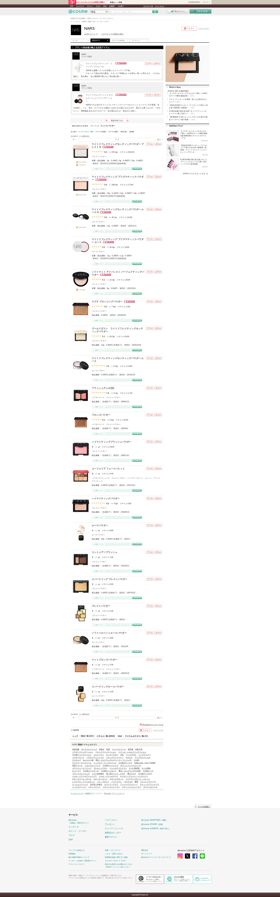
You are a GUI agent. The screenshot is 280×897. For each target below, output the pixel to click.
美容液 (130, 749)
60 (111, 584)
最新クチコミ (111, 837)
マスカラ (129, 757)
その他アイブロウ (145, 774)
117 (129, 393)
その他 (136, 760)
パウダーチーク (98, 397)
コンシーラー (98, 755)
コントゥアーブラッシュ (104, 552)
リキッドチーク (94, 787)
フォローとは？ (203, 28)
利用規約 (72, 854)
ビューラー (76, 771)
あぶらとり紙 (88, 760)
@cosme (79, 821)
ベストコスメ (159, 6)
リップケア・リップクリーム (104, 763)
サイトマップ (146, 854)
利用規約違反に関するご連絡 (116, 857)
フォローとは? (158, 730)
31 (111, 692)
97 (111, 474)
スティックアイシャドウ (149, 784)
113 (126, 307)
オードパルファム (150, 787)
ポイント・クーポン (78, 831)
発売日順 (124, 132)
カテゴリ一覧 (148, 6)
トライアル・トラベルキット (83, 782)
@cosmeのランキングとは (152, 725)
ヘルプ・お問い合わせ (113, 854)
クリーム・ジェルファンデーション (132, 752)
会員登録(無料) (194, 2)
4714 (129, 185)
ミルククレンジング (92, 765)
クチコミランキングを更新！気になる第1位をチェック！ (188, 100)
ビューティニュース (114, 828)
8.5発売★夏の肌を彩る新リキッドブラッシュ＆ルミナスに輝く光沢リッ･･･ (187, 112)
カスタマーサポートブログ (115, 861)
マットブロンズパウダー (104, 659)
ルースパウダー (98, 222)
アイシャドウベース (148, 782)
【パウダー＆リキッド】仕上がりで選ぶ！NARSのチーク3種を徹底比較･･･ (188, 94)
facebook (194, 856)
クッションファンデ (80, 784)
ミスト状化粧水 (98, 774)
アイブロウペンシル (142, 757)
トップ (75, 40)
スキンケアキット (117, 779)
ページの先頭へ (204, 807)
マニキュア (76, 760)
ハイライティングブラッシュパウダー (111, 442)
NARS (76, 730)
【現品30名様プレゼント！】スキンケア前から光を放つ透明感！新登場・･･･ (188, 106)
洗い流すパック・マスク (115, 774)
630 (129, 366)
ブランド (90, 6)
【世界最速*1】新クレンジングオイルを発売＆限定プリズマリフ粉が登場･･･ (188, 118)
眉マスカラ (131, 774)
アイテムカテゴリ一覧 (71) (136, 736)
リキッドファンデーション (105, 752)
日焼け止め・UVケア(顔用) (144, 763)
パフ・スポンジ (103, 782)
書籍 (136, 782)
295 (111, 447)
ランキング (80, 6)
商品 (96, 40)
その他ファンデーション (81, 755)
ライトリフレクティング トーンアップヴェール (99, 65)
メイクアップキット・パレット (139, 478)
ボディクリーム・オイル (81, 779)
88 (111, 530)
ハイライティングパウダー (106, 498)
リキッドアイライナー (115, 757)
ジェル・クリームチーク (108, 776)
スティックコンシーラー (131, 787)
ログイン (206, 2)
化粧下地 (138, 749)
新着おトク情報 (116, 2)
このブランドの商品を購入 (112, 34)
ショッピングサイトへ (130, 63)
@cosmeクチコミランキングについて (156, 857)
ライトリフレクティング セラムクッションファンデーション (99, 98)
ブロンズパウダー (101, 415)
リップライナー (144, 755)
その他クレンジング (110, 765)
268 (125, 247)
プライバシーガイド (76, 864)
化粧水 (101, 749)
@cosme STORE (152, 824)
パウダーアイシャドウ (101, 478)
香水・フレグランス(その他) (130, 771)
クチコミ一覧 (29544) (106, 736)
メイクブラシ (116, 782)
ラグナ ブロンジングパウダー (107, 301)
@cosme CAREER (155, 828)
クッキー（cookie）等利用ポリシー (83, 861)
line (202, 856)
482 (124, 420)
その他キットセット (109, 771)
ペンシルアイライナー (118, 768)
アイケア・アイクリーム (81, 763)
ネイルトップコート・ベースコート (134, 776)
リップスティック (79, 787)
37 (111, 665)
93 (128, 503)
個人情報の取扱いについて (79, 857)
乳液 (108, 749)
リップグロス (131, 755)
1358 (126, 280)
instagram (180, 856)
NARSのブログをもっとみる (194, 174)
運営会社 (144, 850)
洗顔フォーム (77, 765)
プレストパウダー (99, 157)
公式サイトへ (90, 34)
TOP (71, 6)
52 (111, 611)
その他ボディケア (125, 763)
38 (111, 638)
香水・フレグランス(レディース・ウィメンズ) (114, 760)
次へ (159, 139)
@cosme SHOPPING (154, 820)
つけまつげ (128, 782)
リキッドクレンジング (81, 774)
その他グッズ (148, 771)
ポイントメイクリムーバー (130, 765)
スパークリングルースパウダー (108, 686)
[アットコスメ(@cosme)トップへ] (78, 12)
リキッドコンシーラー (111, 787)
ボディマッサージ (100, 779)
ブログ (98, 6)
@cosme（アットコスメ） (114, 793)
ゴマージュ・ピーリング (81, 768)
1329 (128, 217)
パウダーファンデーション (82, 752)
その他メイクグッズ (91, 771)
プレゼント (110, 824)
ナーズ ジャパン (77, 793)
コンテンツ (135, 40)
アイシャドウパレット (129, 784)
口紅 (122, 755)
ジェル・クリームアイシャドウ (84, 776)
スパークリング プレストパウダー (109, 579)
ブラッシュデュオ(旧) (103, 388)
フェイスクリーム (119, 749)
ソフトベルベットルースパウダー (109, 633)
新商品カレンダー (113, 832)
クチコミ (118, 40)
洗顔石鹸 (75, 749)
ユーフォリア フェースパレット (108, 468)
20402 (130, 152)
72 (111, 557)
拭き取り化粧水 (96, 784)
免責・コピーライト (113, 850)
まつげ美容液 (134, 768)
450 (125, 336)
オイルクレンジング (89, 749)
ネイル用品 (146, 768)
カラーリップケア (111, 784)
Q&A (104, 6)
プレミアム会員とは (76, 850)
